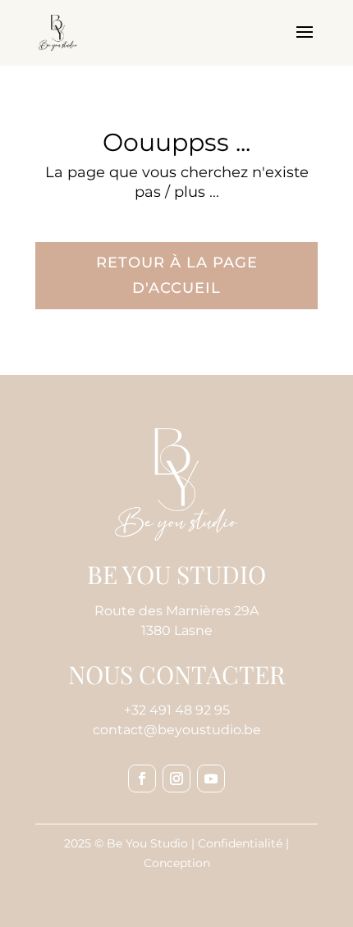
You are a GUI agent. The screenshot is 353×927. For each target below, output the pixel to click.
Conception (177, 863)
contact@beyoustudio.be (177, 729)
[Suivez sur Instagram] (176, 778)
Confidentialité (240, 843)
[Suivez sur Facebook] (142, 778)
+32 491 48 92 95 (177, 710)
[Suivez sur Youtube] (211, 778)
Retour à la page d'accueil (177, 275)
